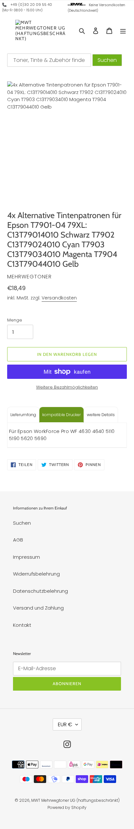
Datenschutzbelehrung (40, 591)
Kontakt (22, 625)
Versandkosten (59, 298)
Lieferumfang (23, 414)
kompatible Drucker (61, 414)
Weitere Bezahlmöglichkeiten (67, 387)
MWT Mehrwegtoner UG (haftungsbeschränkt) (75, 800)
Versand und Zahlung (38, 607)
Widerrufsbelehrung (36, 573)
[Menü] (123, 31)
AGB (18, 539)
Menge (14, 320)
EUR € (65, 724)
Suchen (22, 523)
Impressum (26, 557)
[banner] (4, 5)
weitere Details (101, 414)
